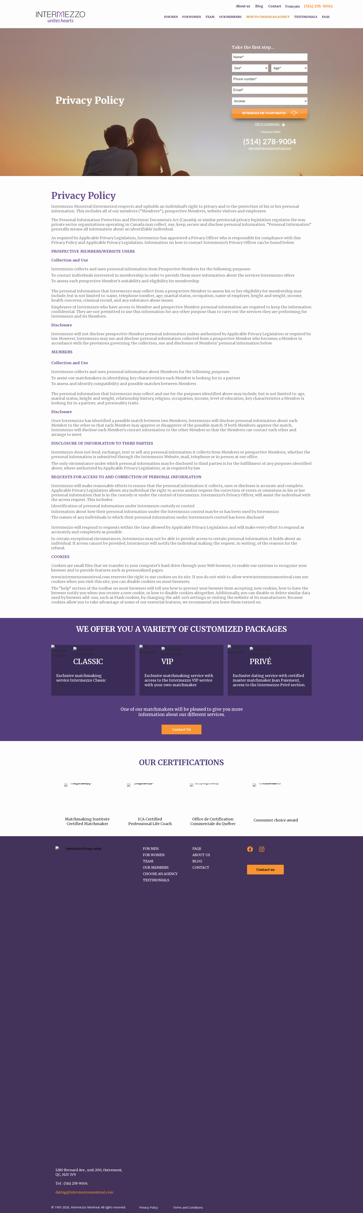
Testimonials (305, 17)
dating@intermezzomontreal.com (270, 148)
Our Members (230, 17)
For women (191, 17)
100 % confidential (267, 124)
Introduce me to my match (264, 113)
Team (209, 17)
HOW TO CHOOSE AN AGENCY (268, 17)
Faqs (326, 17)
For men (171, 17)
